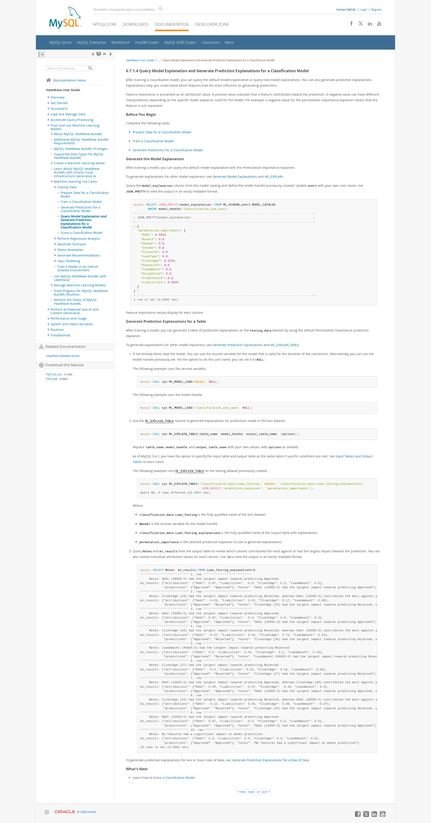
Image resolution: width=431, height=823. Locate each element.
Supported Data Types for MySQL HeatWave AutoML (79, 156)
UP (258, 792)
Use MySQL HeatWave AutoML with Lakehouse (80, 278)
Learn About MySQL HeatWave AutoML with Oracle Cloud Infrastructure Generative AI (76, 172)
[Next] (110, 54)
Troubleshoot (60, 335)
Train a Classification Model (81, 202)
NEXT (265, 792)
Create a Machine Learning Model (79, 163)
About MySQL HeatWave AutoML (78, 134)
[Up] (104, 54)
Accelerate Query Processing (72, 120)
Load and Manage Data (68, 114)
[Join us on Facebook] (350, 24)
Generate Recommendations (78, 255)
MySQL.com (104, 24)
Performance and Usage (69, 318)
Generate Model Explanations (235, 176)
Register (376, 9)
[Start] (99, 54)
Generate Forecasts (71, 244)
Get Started (59, 103)
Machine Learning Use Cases (75, 182)
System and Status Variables (72, 324)
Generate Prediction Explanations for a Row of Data (270, 760)
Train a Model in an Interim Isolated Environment (77, 268)
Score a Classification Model (82, 233)
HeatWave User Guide (140, 60)
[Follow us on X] (359, 24)
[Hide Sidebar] (41, 54)
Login (363, 9)
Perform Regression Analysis (78, 239)
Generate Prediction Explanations (238, 345)
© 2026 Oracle (86, 812)
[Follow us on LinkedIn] (368, 24)
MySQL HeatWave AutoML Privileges (81, 149)
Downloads (135, 24)
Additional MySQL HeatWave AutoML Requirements (81, 141)
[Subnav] (48, 97)
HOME (251, 792)
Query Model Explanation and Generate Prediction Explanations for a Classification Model (84, 221)
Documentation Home (69, 80)
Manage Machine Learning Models (80, 285)
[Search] (90, 68)
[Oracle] (65, 812)
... (158, 60)
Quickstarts (59, 109)
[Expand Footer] (47, 812)
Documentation (172, 24)
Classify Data (67, 187)
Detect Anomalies (70, 250)
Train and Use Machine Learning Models (75, 127)
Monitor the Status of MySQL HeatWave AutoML (75, 301)
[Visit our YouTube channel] (377, 24)
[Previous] (93, 54)
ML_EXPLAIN (274, 176)
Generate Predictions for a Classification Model (80, 209)
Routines (57, 330)
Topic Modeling (68, 261)
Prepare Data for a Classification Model (85, 194)
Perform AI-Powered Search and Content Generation (75, 311)
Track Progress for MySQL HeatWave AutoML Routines (81, 292)
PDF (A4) (51, 379)
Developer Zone (212, 24)
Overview (57, 97)
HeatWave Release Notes (62, 356)
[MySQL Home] (65, 18)
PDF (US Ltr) (54, 374)
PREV (243, 792)
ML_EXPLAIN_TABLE (284, 345)
